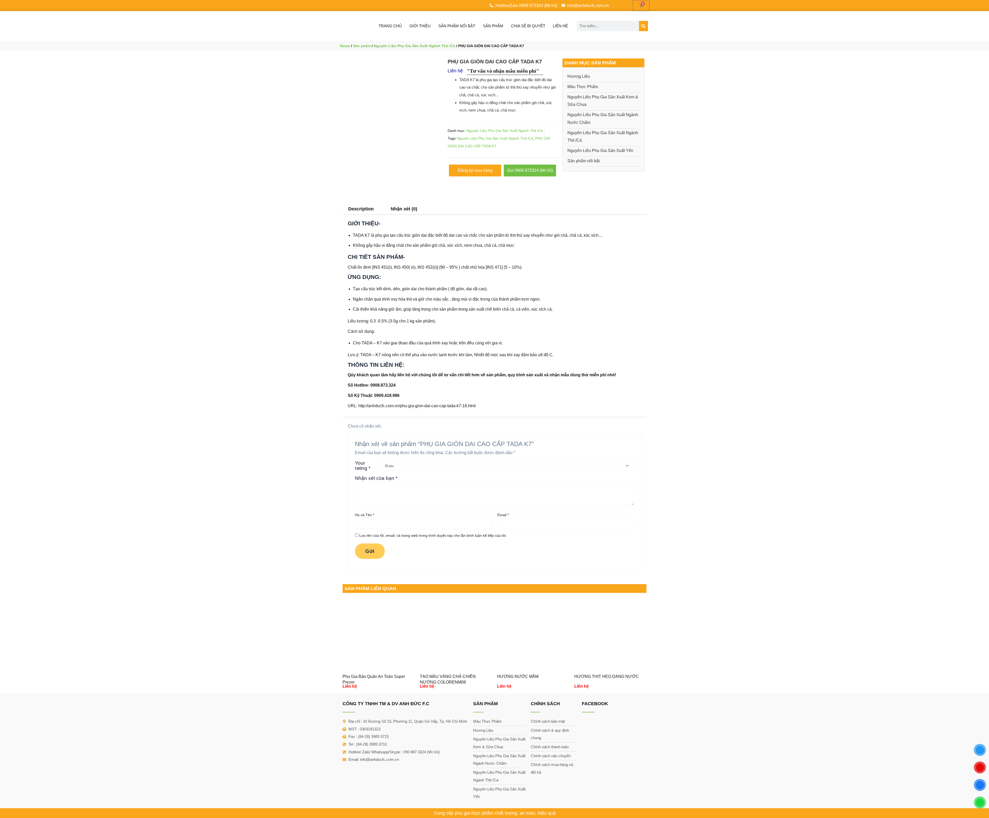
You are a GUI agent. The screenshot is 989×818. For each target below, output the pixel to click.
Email (503, 515)
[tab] (361, 209)
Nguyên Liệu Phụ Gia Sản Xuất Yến (600, 150)
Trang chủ (390, 26)
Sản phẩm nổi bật (456, 26)
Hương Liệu (578, 76)
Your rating (362, 466)
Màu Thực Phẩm (582, 86)
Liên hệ (560, 26)
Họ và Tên (364, 515)
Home (345, 46)
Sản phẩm (493, 26)
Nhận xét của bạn (376, 478)
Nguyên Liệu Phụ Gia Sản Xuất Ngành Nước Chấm (602, 119)
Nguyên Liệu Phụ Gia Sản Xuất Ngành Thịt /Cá (414, 46)
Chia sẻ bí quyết (528, 26)
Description (361, 208)
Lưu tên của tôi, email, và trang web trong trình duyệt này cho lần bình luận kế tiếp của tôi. (433, 535)
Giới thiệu (420, 26)
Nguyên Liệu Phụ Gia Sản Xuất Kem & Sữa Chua (602, 101)
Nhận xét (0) (404, 208)
